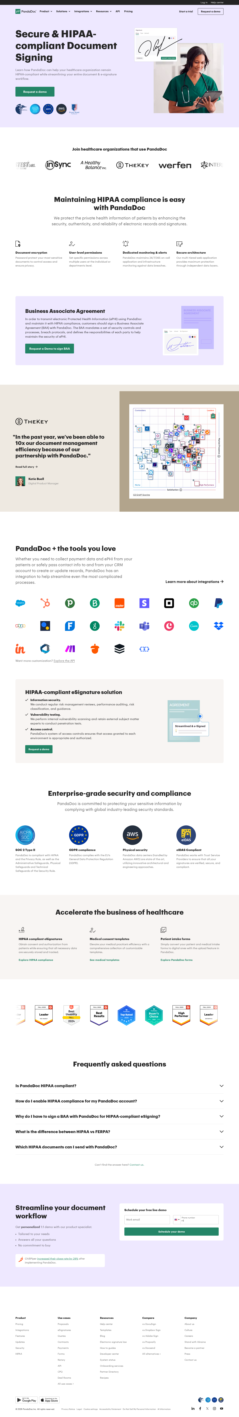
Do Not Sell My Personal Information (139, 1409)
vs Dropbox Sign (151, 1330)
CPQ (60, 1371)
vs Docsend (148, 1348)
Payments (63, 1348)
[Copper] (169, 626)
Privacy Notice (68, 1409)
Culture (188, 1330)
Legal (79, 1409)
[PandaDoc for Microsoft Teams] (144, 626)
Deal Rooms (64, 1377)
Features (20, 1335)
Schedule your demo (171, 1231)
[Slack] (119, 626)
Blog (102, 1335)
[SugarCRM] (119, 649)
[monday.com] (95, 603)
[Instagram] (214, 1408)
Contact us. (137, 1164)
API (118, 11)
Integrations (22, 1330)
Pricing (128, 11)
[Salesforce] (20, 603)
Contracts (63, 1341)
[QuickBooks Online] (194, 603)
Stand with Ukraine (195, 1341)
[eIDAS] (221, 1399)
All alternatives (150, 1353)
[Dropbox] (219, 626)
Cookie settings (91, 1409)
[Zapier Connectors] (119, 603)
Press (187, 1353)
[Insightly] (20, 649)
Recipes (104, 1377)
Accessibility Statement (110, 1409)
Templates (105, 1330)
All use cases (65, 1383)
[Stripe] (144, 603)
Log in (204, 2)
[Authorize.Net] (45, 626)
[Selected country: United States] (177, 1219)
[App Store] (49, 1399)
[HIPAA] (201, 1399)
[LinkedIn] (193, 1408)
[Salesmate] (144, 649)
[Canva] (194, 626)
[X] (207, 1408)
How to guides (108, 1348)
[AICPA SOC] (208, 1399)
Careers (189, 1335)
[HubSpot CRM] (45, 603)
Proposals (63, 1324)
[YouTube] (222, 1408)
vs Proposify (149, 1341)
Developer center (109, 1353)
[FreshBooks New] (70, 626)
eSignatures (64, 1330)
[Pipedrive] (70, 603)
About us (189, 1324)
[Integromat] (70, 649)
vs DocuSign (149, 1324)
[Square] (169, 603)
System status (107, 1359)
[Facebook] (200, 1408)
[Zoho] (20, 626)
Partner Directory (109, 1371)
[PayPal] (219, 603)
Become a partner (194, 1348)
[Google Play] (26, 1399)
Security (19, 1348)
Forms (61, 1353)
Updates (20, 1341)
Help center (217, 2)
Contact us (191, 1359)
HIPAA (18, 1353)
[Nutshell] (95, 649)
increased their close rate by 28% (57, 1258)
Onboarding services (111, 1365)
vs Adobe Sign (150, 1335)
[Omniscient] (45, 649)
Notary (61, 1359)
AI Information (164, 1409)
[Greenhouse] (95, 626)
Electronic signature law (113, 1341)
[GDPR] (214, 1399)
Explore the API (64, 660)
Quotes (62, 1335)
